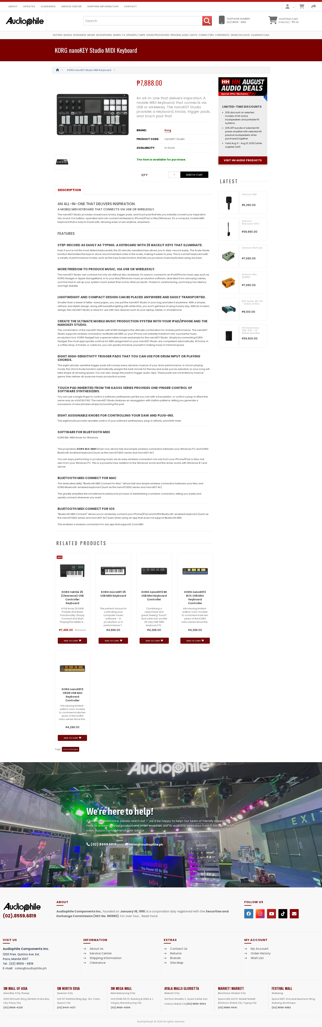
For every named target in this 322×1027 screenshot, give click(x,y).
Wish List (257, 958)
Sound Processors (157, 35)
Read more (149, 916)
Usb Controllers (70, 749)
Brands (175, 958)
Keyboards (79, 35)
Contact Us (178, 949)
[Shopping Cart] (302, 7)
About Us (96, 949)
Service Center (71, 6)
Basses (68, 35)
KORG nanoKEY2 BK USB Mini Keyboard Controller (154, 595)
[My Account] (288, 7)
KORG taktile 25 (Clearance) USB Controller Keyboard (72, 597)
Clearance (48, 6)
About (13, 6)
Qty (144, 175)
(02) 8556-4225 (13, 1007)
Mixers (117, 35)
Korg (168, 130)
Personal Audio (180, 35)
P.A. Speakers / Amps (133, 35)
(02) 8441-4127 (66, 1007)
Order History (261, 953)
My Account (260, 949)
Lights (193, 35)
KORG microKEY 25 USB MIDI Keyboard (113, 594)
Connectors (206, 35)
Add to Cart (194, 175)
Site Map (176, 963)
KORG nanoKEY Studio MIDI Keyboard (89, 70)
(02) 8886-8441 (227, 1007)
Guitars (57, 35)
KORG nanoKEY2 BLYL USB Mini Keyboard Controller (195, 597)
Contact (130, 6)
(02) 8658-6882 (281, 1007)
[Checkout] (313, 7)
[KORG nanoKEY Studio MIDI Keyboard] (93, 114)
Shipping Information (102, 6)
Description (69, 190)
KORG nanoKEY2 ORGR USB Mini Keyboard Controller (72, 694)
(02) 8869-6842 (196, 1003)
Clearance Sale (260, 35)
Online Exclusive (240, 35)
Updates (29, 6)
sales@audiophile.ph (146, 844)
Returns (176, 953)
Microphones (104, 35)
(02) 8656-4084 (120, 1007)
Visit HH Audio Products (243, 160)
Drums (91, 35)
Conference (222, 35)
